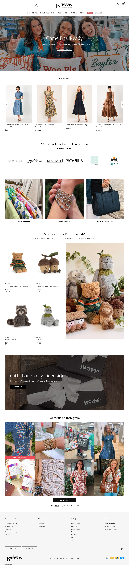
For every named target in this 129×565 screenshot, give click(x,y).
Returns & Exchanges (12, 532)
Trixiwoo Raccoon (11, 340)
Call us (13, 549)
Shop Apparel (24, 221)
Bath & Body (32, 13)
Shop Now (90, 238)
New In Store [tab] (65, 78)
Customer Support (11, 523)
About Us (8, 529)
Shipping (8, 534)
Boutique (44, 13)
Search (36, 5)
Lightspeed (9, 564)
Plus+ (77, 558)
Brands (98, 13)
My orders (41, 526)
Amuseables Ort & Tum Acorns (47, 286)
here (57, 505)
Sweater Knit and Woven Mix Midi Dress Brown (108, 126)
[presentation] (6, 104)
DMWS (72, 558)
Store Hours (9, 526)
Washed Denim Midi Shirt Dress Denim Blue (16, 126)
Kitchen (74, 13)
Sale (90, 13)
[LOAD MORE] (64, 500)
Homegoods (56, 13)
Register (41, 523)
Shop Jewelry (64, 221)
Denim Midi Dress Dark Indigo (77, 125)
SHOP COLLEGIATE (64, 50)
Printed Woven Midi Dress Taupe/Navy (44, 126)
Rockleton (39, 340)
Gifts (82, 13)
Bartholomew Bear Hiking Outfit (16, 286)
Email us (29, 549)
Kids (66, 13)
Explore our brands (64, 148)
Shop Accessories (105, 221)
